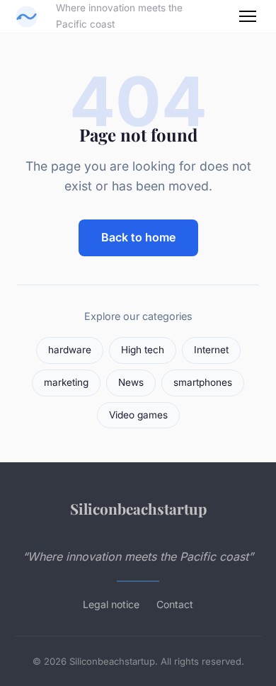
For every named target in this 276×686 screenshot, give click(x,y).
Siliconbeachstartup (138, 508)
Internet (211, 349)
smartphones (202, 382)
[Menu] (248, 16)
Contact (174, 604)
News (131, 382)
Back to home (138, 237)
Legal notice (111, 604)
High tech (142, 349)
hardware (69, 349)
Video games (138, 415)
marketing (66, 382)
